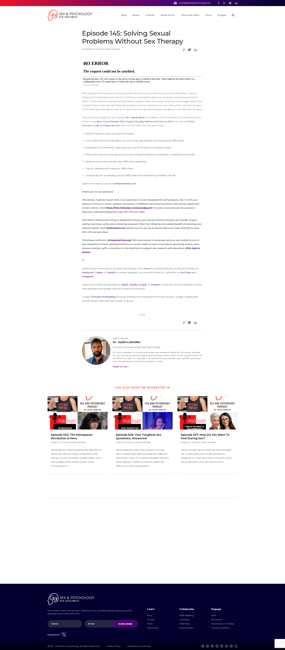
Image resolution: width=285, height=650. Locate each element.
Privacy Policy (113, 646)
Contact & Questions (220, 628)
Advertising (184, 624)
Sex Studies (216, 619)
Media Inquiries (186, 628)
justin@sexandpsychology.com (194, 3)
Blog (124, 15)
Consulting (184, 619)
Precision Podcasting (103, 296)
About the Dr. (168, 15)
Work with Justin (190, 15)
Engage (221, 15)
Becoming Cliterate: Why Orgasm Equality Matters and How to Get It (136, 121)
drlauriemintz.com (125, 183)
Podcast (150, 15)
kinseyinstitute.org (119, 240)
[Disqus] (143, 541)
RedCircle (95, 85)
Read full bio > (121, 366)
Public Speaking (186, 615)
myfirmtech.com (115, 228)
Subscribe (125, 623)
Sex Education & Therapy (222, 624)
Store (209, 15)
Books (136, 15)
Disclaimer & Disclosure (139, 646)
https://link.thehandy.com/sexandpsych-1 (129, 207)
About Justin (153, 628)
